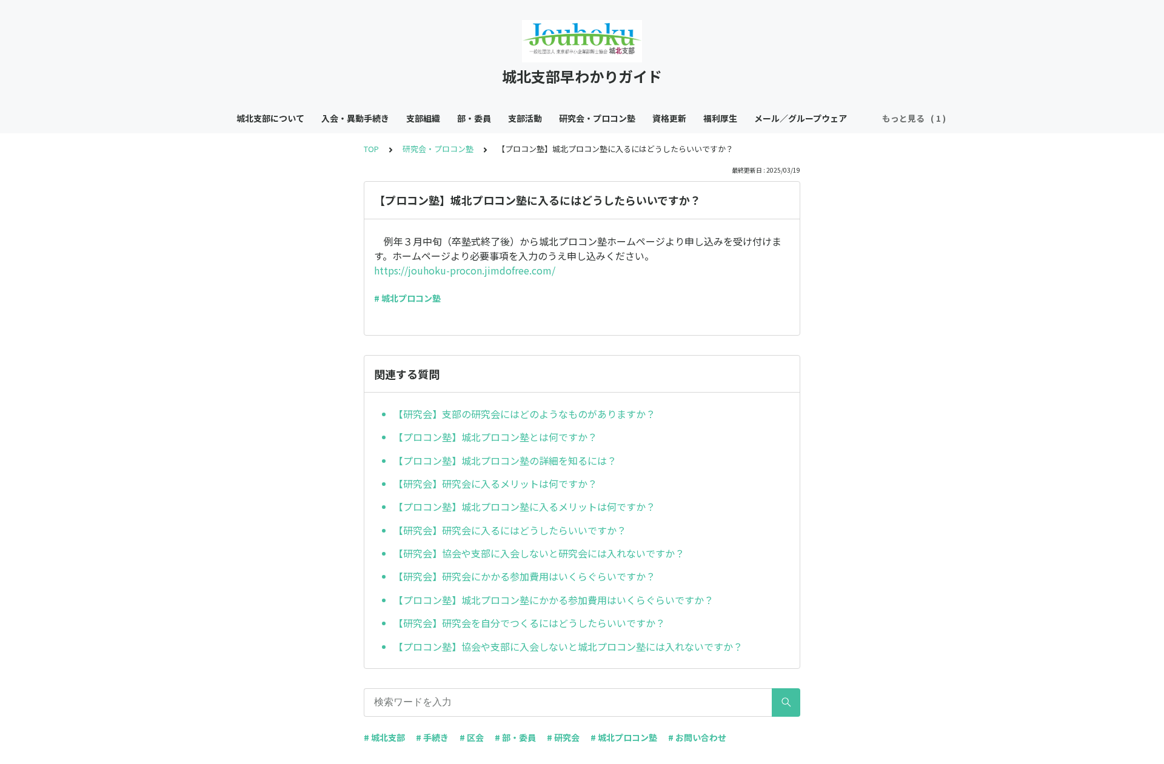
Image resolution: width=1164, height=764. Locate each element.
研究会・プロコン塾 (597, 118)
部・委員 (474, 118)
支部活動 (525, 118)
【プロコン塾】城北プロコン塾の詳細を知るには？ (505, 460)
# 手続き (432, 737)
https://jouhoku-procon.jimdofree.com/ (464, 270)
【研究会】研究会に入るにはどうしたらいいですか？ (509, 530)
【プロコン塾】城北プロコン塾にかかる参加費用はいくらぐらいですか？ (553, 600)
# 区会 (472, 737)
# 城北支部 (384, 737)
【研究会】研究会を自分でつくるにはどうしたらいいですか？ (529, 623)
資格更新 (669, 118)
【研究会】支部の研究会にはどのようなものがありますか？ (524, 414)
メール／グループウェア (800, 118)
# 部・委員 (515, 737)
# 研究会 (563, 737)
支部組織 (423, 118)
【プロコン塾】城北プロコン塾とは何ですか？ (495, 437)
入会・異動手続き (355, 118)
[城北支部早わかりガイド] (582, 41)
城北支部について (270, 118)
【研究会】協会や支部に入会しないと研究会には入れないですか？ (538, 553)
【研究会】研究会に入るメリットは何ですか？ (495, 483)
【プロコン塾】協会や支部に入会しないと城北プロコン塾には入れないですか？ (568, 646)
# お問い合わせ (697, 737)
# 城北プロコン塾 (407, 298)
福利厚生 (720, 118)
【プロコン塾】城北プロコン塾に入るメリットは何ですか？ (524, 506)
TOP (371, 148)
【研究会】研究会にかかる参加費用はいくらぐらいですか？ (524, 576)
